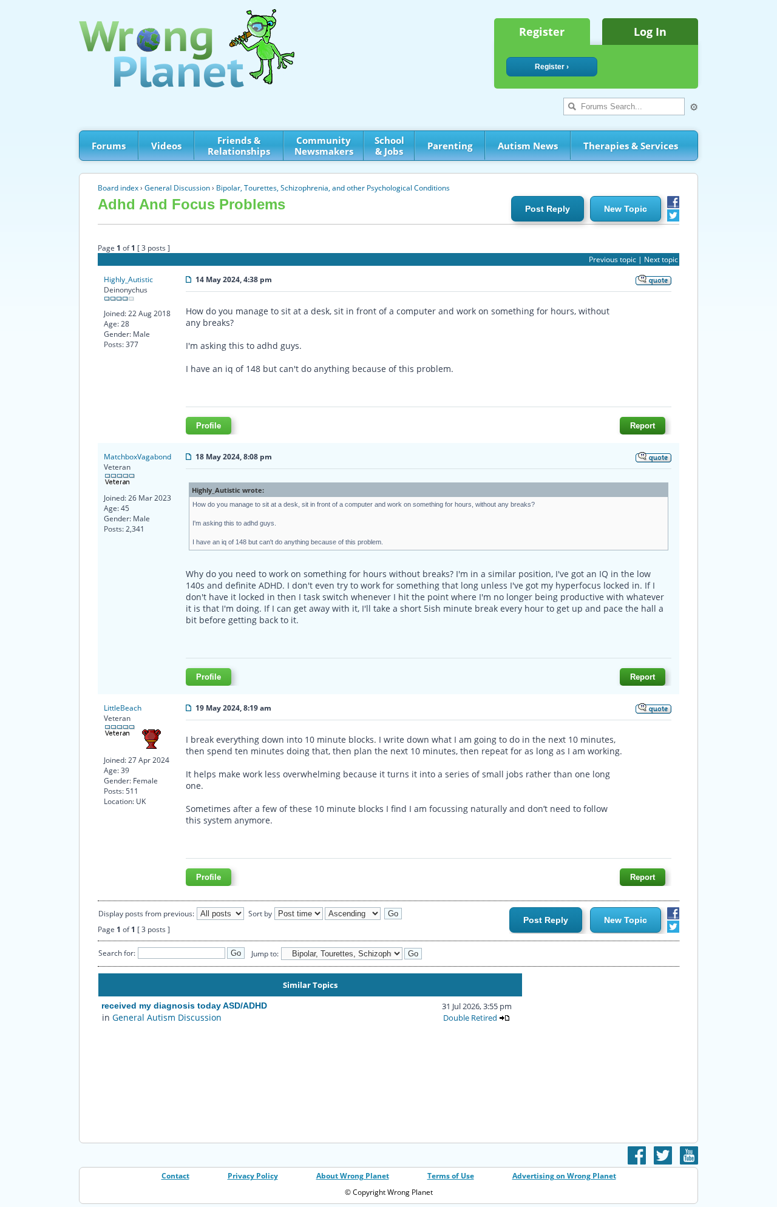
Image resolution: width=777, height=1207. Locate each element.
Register (542, 31)
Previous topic (612, 259)
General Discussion (177, 188)
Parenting (449, 146)
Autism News (528, 146)
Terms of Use (450, 1176)
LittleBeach (122, 708)
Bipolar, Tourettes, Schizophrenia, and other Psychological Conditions (333, 188)
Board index (118, 188)
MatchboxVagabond (137, 456)
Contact (175, 1176)
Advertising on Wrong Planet (564, 1176)
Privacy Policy (253, 1176)
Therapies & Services (630, 146)
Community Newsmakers (323, 145)
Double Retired (470, 1017)
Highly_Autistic (128, 279)
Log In (650, 31)
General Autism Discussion (167, 1017)
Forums (109, 146)
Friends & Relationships (239, 145)
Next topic (661, 259)
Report (642, 425)
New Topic (625, 209)
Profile (208, 425)
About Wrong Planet (352, 1176)
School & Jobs (389, 145)
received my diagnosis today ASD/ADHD (184, 1005)
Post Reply (547, 209)
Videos (166, 146)
